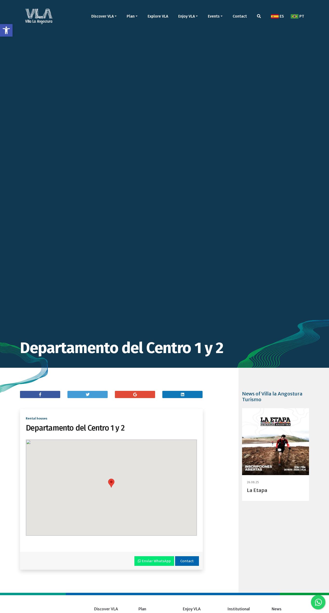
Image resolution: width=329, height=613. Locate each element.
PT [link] (301, 16)
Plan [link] (131, 16)
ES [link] (281, 16)
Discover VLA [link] (102, 16)
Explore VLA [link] (158, 16)
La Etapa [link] (257, 490)
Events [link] (214, 16)
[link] (6, 30)
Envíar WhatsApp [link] (156, 561)
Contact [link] (240, 16)
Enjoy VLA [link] (186, 16)
